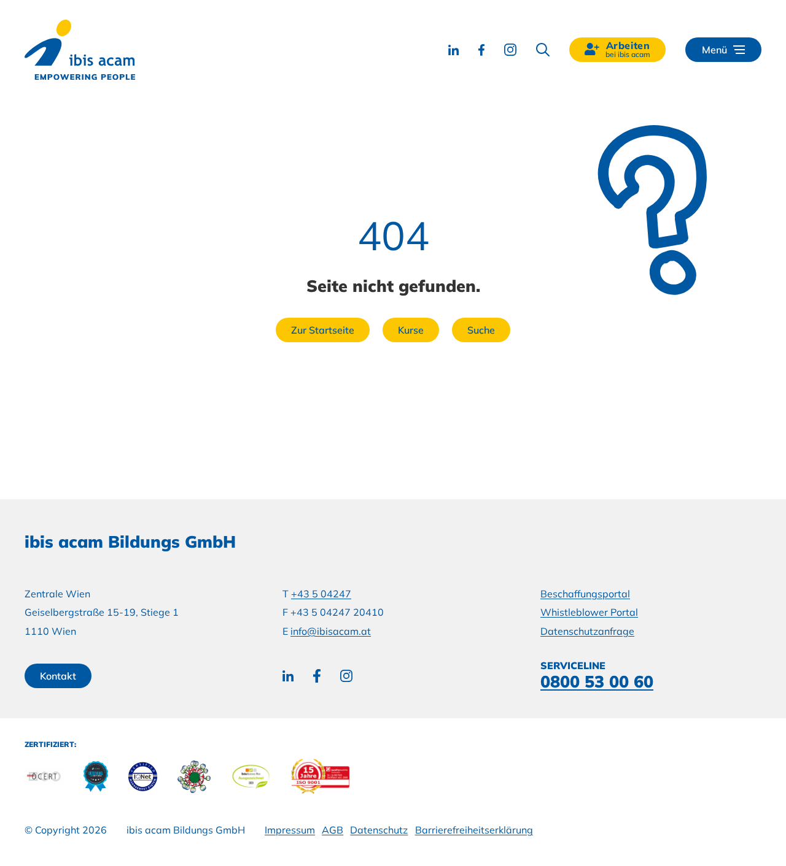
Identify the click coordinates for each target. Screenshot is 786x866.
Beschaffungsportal (585, 594)
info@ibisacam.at (330, 631)
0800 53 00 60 (596, 681)
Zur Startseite (322, 330)
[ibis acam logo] (80, 50)
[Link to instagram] (510, 50)
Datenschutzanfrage (587, 631)
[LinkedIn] (288, 675)
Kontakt (58, 676)
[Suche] (543, 49)
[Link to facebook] (481, 50)
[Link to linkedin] (453, 50)
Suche (481, 330)
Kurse (411, 330)
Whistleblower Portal (589, 612)
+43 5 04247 (321, 594)
